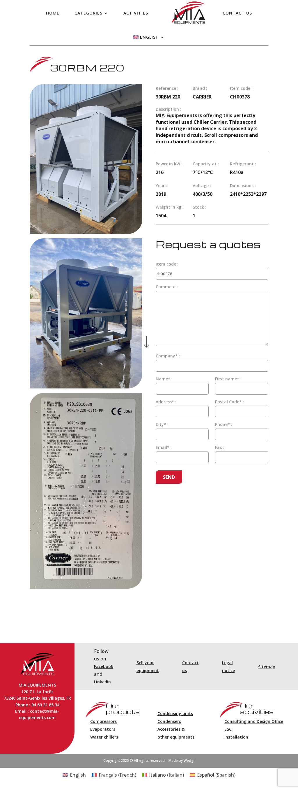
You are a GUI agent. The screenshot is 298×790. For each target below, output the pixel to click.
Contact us (237, 13)
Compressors (103, 721)
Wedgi (189, 760)
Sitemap (266, 666)
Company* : (168, 356)
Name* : (164, 378)
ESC (228, 729)
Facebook (103, 666)
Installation (236, 737)
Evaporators (102, 729)
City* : (162, 424)
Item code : (167, 264)
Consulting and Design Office (253, 721)
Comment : (167, 286)
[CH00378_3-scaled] (86, 387)
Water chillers (104, 737)
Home (52, 13)
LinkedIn (102, 682)
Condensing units (175, 713)
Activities (135, 13)
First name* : (228, 378)
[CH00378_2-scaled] (86, 232)
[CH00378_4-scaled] (86, 587)
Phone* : (223, 424)
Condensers (169, 721)
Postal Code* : (229, 401)
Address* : (166, 401)
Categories (88, 13)
